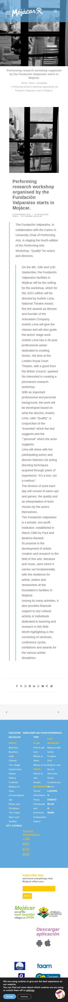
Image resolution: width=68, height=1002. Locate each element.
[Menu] (8, 12)
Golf (49, 760)
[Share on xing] (47, 686)
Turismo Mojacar (33, 216)
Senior (50, 786)
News (31, 83)
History (12, 778)
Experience (54, 733)
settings (30, 990)
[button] (55, 11)
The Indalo (14, 812)
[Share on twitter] (21, 686)
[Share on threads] (25, 686)
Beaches (13, 747)
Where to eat (40, 765)
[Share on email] (51, 686)
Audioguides (39, 817)
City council (14, 825)
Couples (51, 756)
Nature (12, 773)
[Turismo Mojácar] (27, 11)
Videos (36, 821)
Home (24, 83)
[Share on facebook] (17, 686)
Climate (13, 760)
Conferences (54, 782)
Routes (37, 782)
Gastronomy (15, 769)
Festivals (13, 782)
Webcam (28, 733)
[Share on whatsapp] (38, 686)
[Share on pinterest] (30, 686)
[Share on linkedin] (34, 686)
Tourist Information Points (39, 795)
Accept (9, 996)
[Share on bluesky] (43, 686)
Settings (24, 996)
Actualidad (42, 83)
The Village (14, 765)
